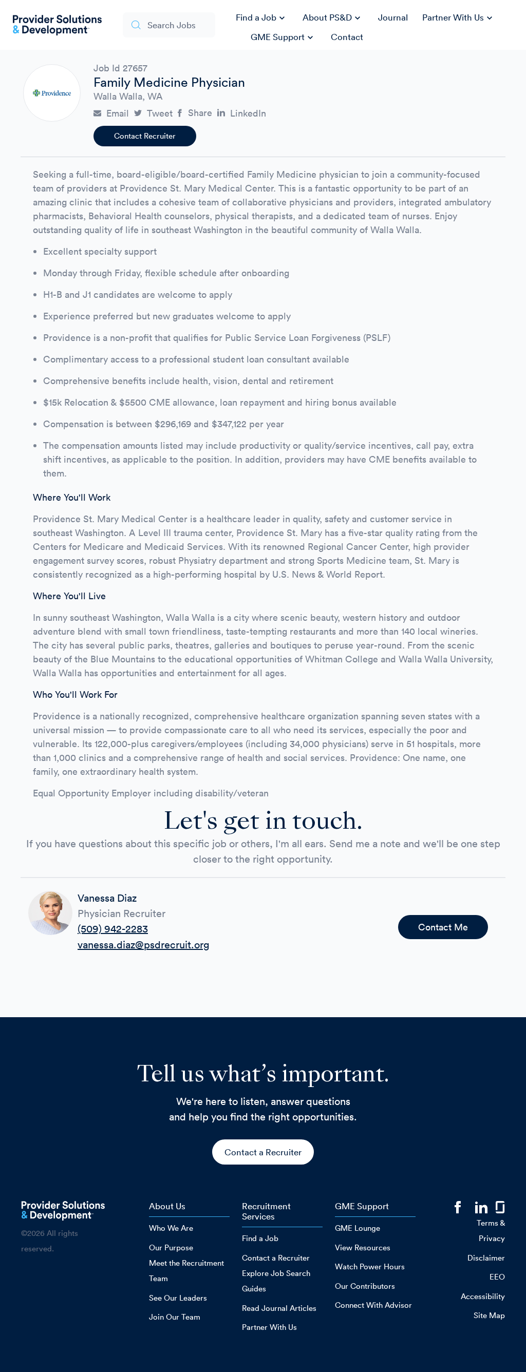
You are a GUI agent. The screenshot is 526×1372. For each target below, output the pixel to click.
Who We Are (171, 1228)
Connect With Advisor (373, 1305)
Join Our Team (174, 1317)
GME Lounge (357, 1228)
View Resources (362, 1247)
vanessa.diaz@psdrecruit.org (144, 945)
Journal (393, 17)
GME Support (283, 37)
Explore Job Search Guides (276, 1280)
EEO (497, 1277)
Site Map (489, 1315)
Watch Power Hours (370, 1266)
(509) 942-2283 (113, 929)
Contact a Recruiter (263, 1152)
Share (200, 113)
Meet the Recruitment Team (186, 1270)
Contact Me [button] (443, 927)
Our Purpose (171, 1247)
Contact (347, 36)
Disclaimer (486, 1258)
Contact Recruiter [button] (145, 136)
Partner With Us (458, 18)
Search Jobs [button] (171, 25)
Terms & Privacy (491, 1230)
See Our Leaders (178, 1298)
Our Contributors (365, 1286)
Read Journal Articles (279, 1308)
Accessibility (483, 1296)
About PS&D (333, 18)
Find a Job (262, 18)
